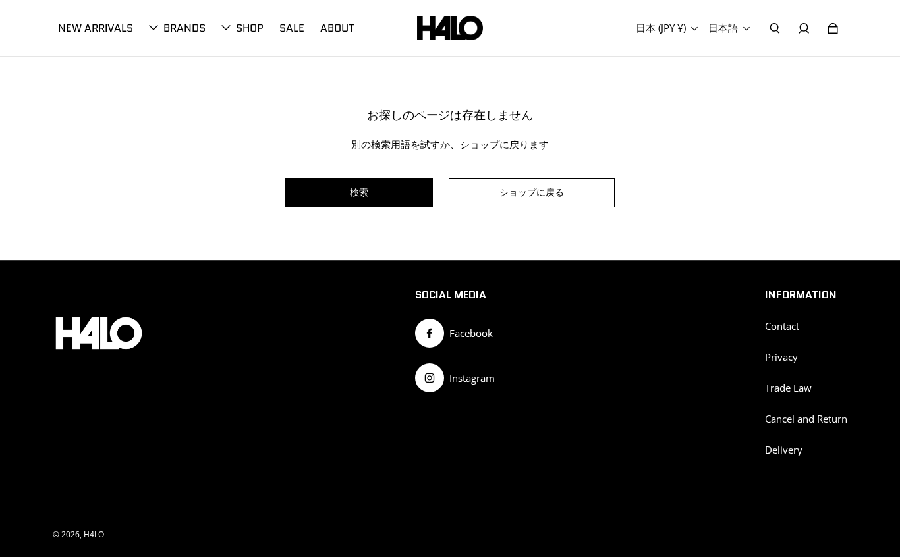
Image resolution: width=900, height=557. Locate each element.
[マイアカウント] (803, 28)
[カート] (832, 28)
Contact (782, 326)
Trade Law (788, 388)
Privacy (781, 357)
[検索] (774, 28)
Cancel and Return (806, 419)
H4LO (94, 534)
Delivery (783, 450)
